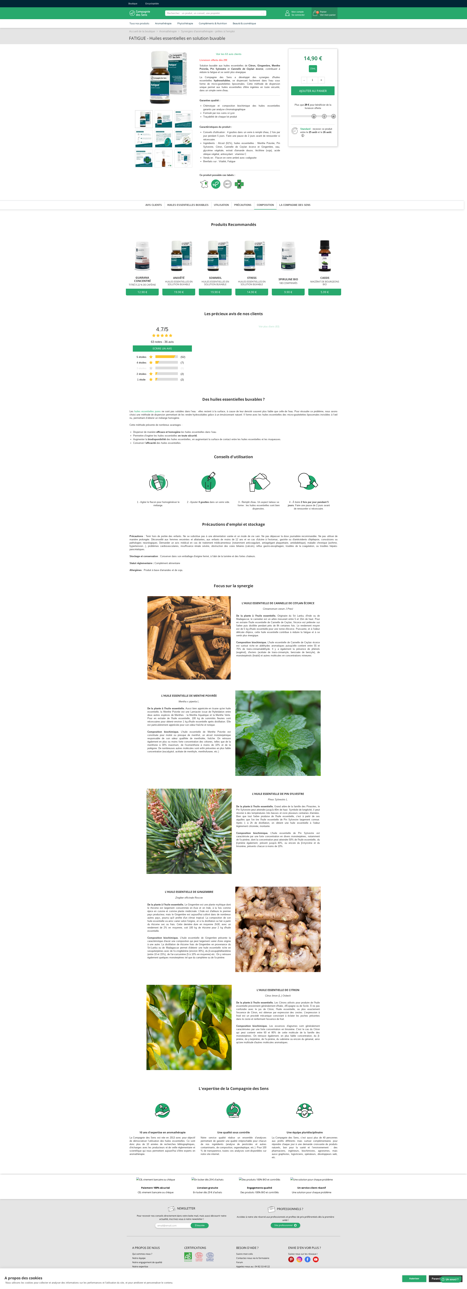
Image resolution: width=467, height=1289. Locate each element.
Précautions (242, 205)
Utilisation (221, 205)
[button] (155, 1248)
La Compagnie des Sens (294, 205)
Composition (265, 205)
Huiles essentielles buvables (188, 205)
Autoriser (414, 1278)
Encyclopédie (152, 3)
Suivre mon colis (244, 1253)
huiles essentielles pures (147, 411)
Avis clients (153, 205)
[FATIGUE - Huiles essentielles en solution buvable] (144, 119)
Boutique (132, 3)
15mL (313, 68)
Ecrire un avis (162, 348)
